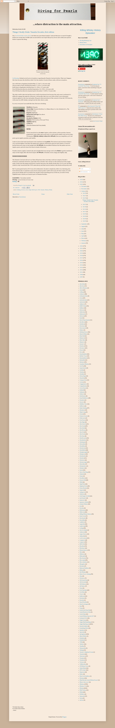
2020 (81, 250)
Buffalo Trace (83, 356)
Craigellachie (83, 386)
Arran (81, 298)
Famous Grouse (83, 416)
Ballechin (82, 312)
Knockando (83, 518)
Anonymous (81, 84)
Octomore (82, 578)
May (82, 233)
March (83, 238)
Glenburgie (82, 442)
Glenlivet (82, 458)
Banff (81, 318)
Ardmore (82, 294)
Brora (81, 352)
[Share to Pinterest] (29, 187)
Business (82, 362)
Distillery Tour (83, 404)
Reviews (23, 189)
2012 (81, 269)
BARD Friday (83, 306)
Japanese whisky (84, 502)
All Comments (84, 171)
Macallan (82, 546)
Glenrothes (82, 464)
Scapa (81, 608)
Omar (81, 588)
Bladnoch (82, 338)
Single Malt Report (33, 189)
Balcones (82, 310)
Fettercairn (82, 418)
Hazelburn (82, 478)
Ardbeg (81, 292)
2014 (81, 265)
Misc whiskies (83, 562)
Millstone (82, 554)
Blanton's (82, 342)
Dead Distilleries (84, 398)
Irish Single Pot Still (85, 496)
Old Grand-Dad (83, 580)
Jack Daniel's (83, 498)
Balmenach (82, 314)
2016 (81, 260)
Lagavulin (82, 524)
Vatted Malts (83, 668)
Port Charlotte (83, 590)
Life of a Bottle (83, 530)
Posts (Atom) (22, 197)
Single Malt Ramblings (85, 622)
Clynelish (82, 378)
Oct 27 (84, 195)
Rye (80, 606)
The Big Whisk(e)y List (85, 40)
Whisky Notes (83, 42)
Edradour (82, 410)
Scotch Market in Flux (85, 612)
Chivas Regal (83, 376)
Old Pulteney (83, 584)
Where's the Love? (84, 682)
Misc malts (82, 560)
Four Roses (82, 420)
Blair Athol (82, 340)
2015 (81, 262)
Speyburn (82, 630)
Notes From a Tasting (85, 574)
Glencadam (82, 444)
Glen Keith (82, 428)
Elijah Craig (83, 412)
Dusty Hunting (83, 408)
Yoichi (81, 698)
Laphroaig (82, 526)
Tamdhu (82, 646)
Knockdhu (82, 520)
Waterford (82, 672)
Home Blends (83, 488)
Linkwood (82, 532)
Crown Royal (83, 388)
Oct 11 (84, 211)
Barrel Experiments (85, 320)
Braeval (82, 350)
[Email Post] (33, 185)
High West (82, 484)
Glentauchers (83, 466)
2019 (81, 253)
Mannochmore (83, 550)
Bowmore (82, 348)
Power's (82, 594)
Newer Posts (16, 194)
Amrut (81, 290)
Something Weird (84, 628)
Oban (81, 576)
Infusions (82, 494)
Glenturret (82, 468)
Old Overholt (83, 582)
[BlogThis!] (24, 187)
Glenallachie (83, 440)
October (83, 191)
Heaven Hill (83, 480)
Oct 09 (84, 214)
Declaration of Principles (86, 44)
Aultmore (82, 304)
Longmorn (82, 540)
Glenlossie (82, 460)
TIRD (39, 189)
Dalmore (82, 394)
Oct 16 (84, 209)
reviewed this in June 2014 (23, 35)
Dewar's (82, 402)
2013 (81, 267)
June (82, 231)
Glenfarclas (82, 448)
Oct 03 (84, 221)
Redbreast (82, 596)
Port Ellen (82, 592)
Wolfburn (82, 694)
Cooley (81, 382)
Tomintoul (82, 660)
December (84, 186)
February (83, 240)
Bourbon (82, 346)
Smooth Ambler (84, 626)
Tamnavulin (83, 648)
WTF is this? (83, 670)
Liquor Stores (83, 534)
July (82, 228)
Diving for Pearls (22, 185)
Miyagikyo (82, 564)
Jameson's (82, 500)
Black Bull (82, 336)
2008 (81, 274)
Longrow (82, 542)
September (84, 224)
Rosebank (82, 598)
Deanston (82, 400)
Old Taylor (82, 586)
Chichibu (82, 374)
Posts (81, 168)
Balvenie (82, 316)
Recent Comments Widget (98, 121)
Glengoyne (82, 454)
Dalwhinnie (83, 396)
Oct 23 (84, 204)
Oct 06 (84, 216)
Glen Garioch (83, 424)
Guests (81, 470)
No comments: (16, 187)
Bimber (81, 330)
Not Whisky (83, 572)
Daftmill (82, 390)
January (83, 243)
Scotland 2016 (83, 618)
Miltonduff (82, 556)
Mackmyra (82, 548)
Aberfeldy (82, 284)
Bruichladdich (83, 354)
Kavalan (82, 508)
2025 (81, 179)
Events (81, 414)
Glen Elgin (82, 422)
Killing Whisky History (85, 514)
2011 (81, 272)
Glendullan (82, 446)
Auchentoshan (83, 300)
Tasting (81, 650)
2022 (81, 246)
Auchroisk (82, 302)
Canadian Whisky (84, 364)
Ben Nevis (82, 322)
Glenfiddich (83, 450)
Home (43, 194)
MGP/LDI (82, 544)
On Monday (15, 78)
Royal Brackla (83, 602)
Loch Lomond (83, 538)
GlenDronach (83, 438)
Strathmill (82, 640)
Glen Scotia (82, 434)
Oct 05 (84, 218)
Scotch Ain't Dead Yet (85, 610)
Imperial (82, 490)
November (84, 188)
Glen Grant (82, 426)
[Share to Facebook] (27, 187)
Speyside (82, 632)
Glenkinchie (83, 456)
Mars (81, 552)
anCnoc (81, 700)
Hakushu (82, 474)
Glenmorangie (83, 462)
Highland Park (83, 486)
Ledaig (81, 528)
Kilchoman (82, 510)
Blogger (64, 717)
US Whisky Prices (84, 666)
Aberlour (82, 286)
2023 (81, 184)
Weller (81, 674)
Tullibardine (83, 664)
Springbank (83, 634)
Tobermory (82, 656)
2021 (81, 248)
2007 (81, 277)
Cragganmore (83, 384)
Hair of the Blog (84, 472)
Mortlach (82, 566)
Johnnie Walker (84, 504)
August (83, 226)
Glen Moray (83, 430)
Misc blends (83, 558)
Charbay (82, 372)
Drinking (19, 189)
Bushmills (82, 360)
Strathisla (82, 638)
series (27, 189)
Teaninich (82, 654)
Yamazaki (82, 696)
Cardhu (81, 370)
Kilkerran (82, 512)
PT (79, 106)
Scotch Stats (83, 614)
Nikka (81, 570)
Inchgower (82, 492)
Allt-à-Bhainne (83, 288)
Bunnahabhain (83, 358)
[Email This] (22, 187)
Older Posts (70, 194)
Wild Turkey (83, 690)
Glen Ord (82, 432)
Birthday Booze (84, 332)
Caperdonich (83, 368)
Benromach (83, 328)
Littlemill (82, 536)
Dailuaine (82, 392)
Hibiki (81, 482)
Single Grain (83, 620)
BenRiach (82, 324)
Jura (81, 506)
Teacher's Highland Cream (86, 652)
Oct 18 (84, 206)
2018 (81, 255)
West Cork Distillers (85, 676)
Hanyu (81, 476)
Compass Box (83, 380)
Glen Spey (82, 436)
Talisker (82, 644)
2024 (81, 182)
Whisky (50, 189)
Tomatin (42, 189)
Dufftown (82, 406)
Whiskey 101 (83, 686)
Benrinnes (82, 326)
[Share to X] (26, 187)
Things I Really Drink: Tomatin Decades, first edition (33, 32)
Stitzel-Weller (83, 636)
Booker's (82, 344)
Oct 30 (84, 193)
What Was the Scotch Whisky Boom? (89, 680)
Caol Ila (82, 366)
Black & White (83, 334)
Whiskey (46, 189)
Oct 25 (84, 198)
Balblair (82, 308)
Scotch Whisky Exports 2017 (87, 616)
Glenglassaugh (83, 452)
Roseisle (82, 600)
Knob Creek (83, 516)
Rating (14, 181)
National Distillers (84, 568)
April (82, 236)
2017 (81, 258)
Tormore (82, 662)
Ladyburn (82, 522)
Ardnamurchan (83, 296)
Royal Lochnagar (84, 604)
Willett (81, 692)
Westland (82, 678)
